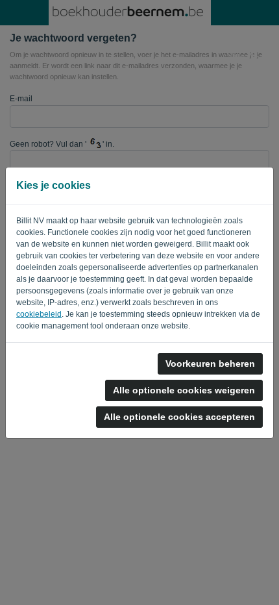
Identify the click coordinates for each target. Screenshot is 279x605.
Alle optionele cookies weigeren (184, 390)
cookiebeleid (39, 314)
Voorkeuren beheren (210, 363)
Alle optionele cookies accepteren (179, 417)
